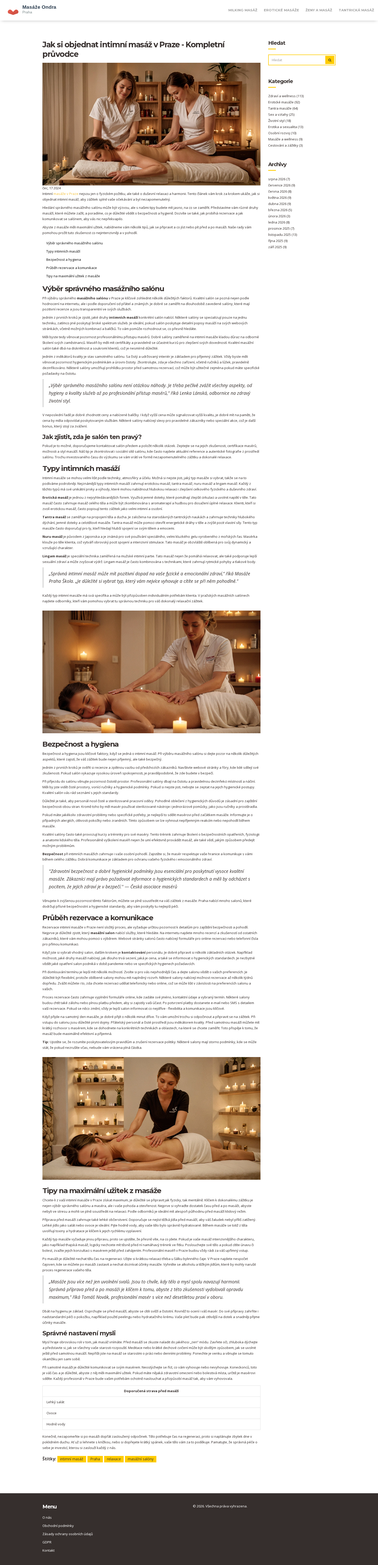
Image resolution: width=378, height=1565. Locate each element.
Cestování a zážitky (285, 145)
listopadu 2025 (282, 234)
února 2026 (279, 216)
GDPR (46, 1542)
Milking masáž (242, 10)
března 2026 (280, 210)
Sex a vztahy (281, 114)
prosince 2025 (281, 228)
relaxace (114, 1458)
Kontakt (48, 1550)
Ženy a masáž (318, 10)
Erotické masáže (281, 10)
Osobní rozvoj (282, 133)
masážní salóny (141, 1458)
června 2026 (279, 191)
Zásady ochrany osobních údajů (67, 1534)
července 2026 (281, 185)
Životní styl (279, 120)
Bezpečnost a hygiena (63, 259)
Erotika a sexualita (285, 126)
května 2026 (279, 197)
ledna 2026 (279, 222)
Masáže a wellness (285, 139)
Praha (95, 1458)
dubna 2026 (279, 203)
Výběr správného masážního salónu (74, 243)
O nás (47, 1517)
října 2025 (277, 240)
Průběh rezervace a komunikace (71, 267)
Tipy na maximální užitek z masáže (73, 276)
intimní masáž (71, 1458)
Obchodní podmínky (58, 1525)
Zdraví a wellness (286, 96)
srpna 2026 (279, 179)
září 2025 (277, 247)
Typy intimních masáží (63, 251)
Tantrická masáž (356, 10)
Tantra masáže (283, 108)
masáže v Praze (65, 193)
